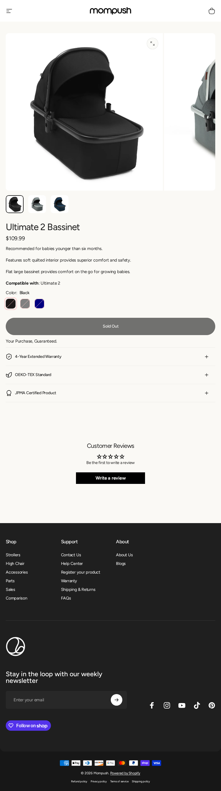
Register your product (80, 572)
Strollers (13, 554)
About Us (124, 554)
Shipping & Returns (78, 589)
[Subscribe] (116, 700)
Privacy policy (99, 781)
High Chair (15, 563)
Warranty (69, 580)
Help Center (72, 563)
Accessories (17, 572)
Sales (10, 589)
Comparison (16, 598)
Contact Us (71, 554)
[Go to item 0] (15, 204)
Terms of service (119, 781)
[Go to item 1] (37, 204)
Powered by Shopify (125, 773)
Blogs (121, 563)
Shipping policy (141, 781)
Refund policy (79, 781)
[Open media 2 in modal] (152, 43)
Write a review (111, 478)
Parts (10, 580)
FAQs (66, 598)
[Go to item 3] (59, 204)
